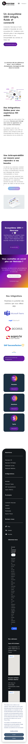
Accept (14, 734)
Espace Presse (9, 513)
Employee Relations (10, 468)
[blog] (6, 526)
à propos (7, 508)
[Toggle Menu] (19, 3)
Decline (14, 738)
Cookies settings (14, 731)
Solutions (8, 452)
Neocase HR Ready (10, 463)
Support (7, 505)
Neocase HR (8, 460)
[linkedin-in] (6, 530)
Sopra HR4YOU (9, 489)
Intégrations (9, 474)
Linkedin (10, 530)
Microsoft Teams (9, 484)
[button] (10, 44)
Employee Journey (9, 465)
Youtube (10, 534)
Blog (9, 526)
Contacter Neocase (10, 502)
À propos (8, 495)
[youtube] (6, 534)
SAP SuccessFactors (10, 487)
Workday (7, 481)
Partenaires (8, 511)
